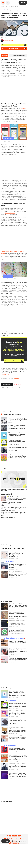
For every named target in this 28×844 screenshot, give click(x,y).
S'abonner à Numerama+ (12, 360)
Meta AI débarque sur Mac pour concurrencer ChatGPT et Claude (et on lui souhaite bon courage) (17, 705)
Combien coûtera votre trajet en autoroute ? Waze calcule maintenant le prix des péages (16, 427)
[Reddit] (16, 838)
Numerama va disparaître (8, 517)
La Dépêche (17, 284)
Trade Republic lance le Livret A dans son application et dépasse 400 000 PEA (18, 722)
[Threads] (23, 838)
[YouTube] (5, 838)
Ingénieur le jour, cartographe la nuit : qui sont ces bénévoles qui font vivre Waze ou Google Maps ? (17, 456)
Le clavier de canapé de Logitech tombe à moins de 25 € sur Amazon (17, 566)
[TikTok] (7, 838)
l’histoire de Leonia (10, 213)
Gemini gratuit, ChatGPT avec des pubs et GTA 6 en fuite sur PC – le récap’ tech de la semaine (18, 606)
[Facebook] (14, 838)
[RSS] (18, 838)
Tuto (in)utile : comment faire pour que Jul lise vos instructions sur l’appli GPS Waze (17, 449)
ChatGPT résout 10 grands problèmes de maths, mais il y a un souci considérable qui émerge (16, 498)
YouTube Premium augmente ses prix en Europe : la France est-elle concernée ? (18, 659)
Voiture (14, 387)
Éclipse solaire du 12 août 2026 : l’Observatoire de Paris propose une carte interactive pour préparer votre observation (13, 509)
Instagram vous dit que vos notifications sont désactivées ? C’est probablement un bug (17, 713)
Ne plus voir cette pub (6, 411)
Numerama (17, 378)
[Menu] (8, 3)
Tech (4, 10)
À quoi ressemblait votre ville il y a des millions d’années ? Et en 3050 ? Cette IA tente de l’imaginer (18, 574)
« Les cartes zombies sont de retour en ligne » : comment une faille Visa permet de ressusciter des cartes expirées (17, 730)
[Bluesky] (21, 838)
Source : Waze (6, 141)
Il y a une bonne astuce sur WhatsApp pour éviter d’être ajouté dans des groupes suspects (16, 632)
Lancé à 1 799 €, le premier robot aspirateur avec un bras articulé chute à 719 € (18, 643)
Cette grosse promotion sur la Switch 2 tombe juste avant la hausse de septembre (17, 750)
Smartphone (10, 10)
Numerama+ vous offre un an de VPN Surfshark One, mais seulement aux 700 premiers (18, 623)
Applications (19, 10)
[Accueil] (3, 3)
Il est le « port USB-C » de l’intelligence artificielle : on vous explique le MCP (18, 555)
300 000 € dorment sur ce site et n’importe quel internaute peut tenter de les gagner (18, 758)
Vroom (20, 387)
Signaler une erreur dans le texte (9, 381)
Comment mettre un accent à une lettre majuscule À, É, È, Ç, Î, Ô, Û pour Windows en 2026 (12, 504)
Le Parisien (23, 108)
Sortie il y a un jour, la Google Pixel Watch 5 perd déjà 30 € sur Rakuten (18, 651)
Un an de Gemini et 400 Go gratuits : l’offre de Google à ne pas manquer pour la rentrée (17, 694)
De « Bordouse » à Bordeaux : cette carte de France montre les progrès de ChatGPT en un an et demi (17, 615)
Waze (8, 387)
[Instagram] (12, 838)
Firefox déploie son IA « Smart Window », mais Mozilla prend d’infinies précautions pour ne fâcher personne (17, 775)
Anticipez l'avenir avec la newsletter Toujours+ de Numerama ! (14, 490)
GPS (3, 387)
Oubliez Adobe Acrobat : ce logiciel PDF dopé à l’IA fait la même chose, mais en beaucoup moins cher (17, 419)
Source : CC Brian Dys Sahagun (10, 279)
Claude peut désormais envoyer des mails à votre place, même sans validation (17, 739)
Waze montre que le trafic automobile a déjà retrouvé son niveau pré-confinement (16, 434)
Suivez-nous (5, 55)
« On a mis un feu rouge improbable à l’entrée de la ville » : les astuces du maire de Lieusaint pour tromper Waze (17, 442)
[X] (9, 838)
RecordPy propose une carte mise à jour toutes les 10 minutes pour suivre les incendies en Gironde (13, 514)
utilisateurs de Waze (6, 151)
